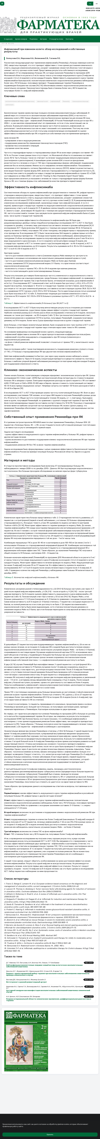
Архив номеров (21, 39)
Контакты (69, 39)
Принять (50, 1134)
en (97, 4)
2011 (3, 43)
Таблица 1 (8, 303)
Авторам (43, 39)
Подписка (33, 39)
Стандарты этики (56, 39)
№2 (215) (11, 43)
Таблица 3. (8, 577)
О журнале (8, 39)
